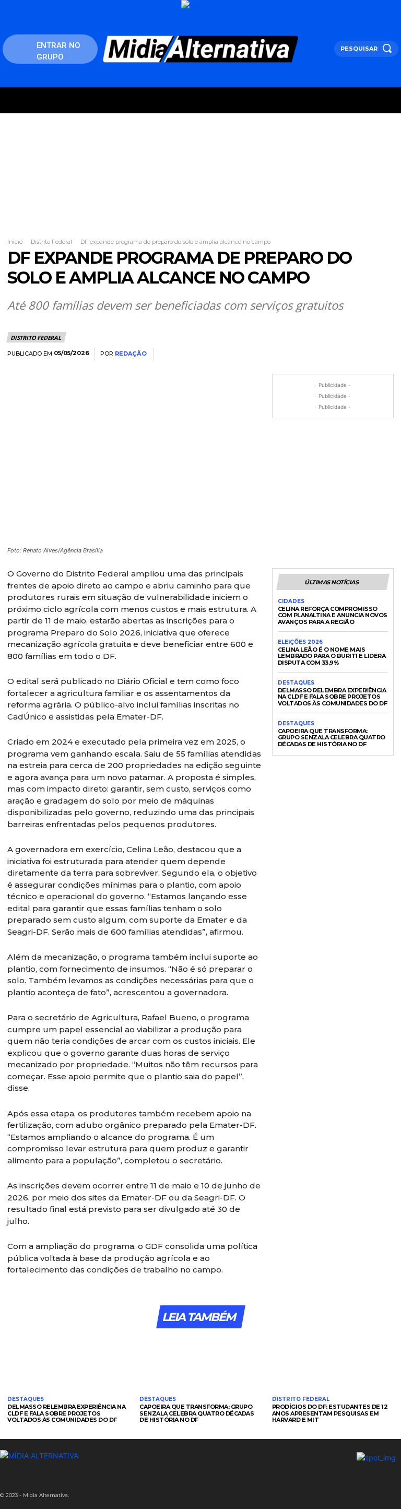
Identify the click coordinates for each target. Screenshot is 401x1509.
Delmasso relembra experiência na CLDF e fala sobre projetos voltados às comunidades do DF (332, 697)
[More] (383, 354)
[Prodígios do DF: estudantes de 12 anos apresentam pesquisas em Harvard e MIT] (333, 1363)
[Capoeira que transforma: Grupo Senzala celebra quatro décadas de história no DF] (200, 1363)
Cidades (291, 601)
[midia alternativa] (200, 49)
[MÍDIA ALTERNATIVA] (131, 1455)
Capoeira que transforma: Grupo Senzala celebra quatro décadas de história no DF (331, 737)
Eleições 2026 (300, 642)
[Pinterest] (334, 354)
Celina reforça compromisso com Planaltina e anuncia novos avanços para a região (332, 615)
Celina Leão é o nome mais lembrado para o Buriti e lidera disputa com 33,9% (332, 656)
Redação (131, 353)
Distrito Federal (51, 241)
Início (14, 241)
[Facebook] (286, 354)
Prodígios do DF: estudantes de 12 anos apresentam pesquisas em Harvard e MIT (330, 1413)
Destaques (296, 683)
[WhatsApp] (358, 354)
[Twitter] (310, 354)
